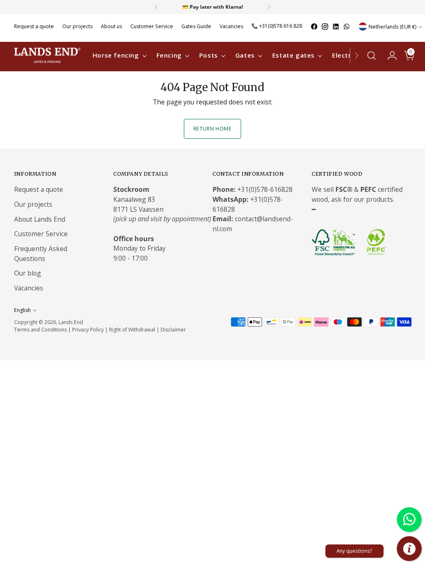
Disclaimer (173, 329)
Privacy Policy (88, 329)
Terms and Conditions (40, 329)
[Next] (269, 7)
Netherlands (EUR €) (392, 26)
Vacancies (28, 288)
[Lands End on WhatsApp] (346, 26)
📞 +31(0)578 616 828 (277, 25)
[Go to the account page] (389, 55)
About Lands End (39, 219)
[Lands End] (47, 55)
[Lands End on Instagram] (325, 26)
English (22, 310)
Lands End (71, 322)
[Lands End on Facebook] (314, 26)
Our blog (27, 273)
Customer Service (41, 233)
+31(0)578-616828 (265, 189)
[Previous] (156, 7)
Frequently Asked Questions (40, 253)
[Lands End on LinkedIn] (336, 26)
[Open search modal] (371, 55)
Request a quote (38, 189)
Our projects (33, 204)
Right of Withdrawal (132, 329)
